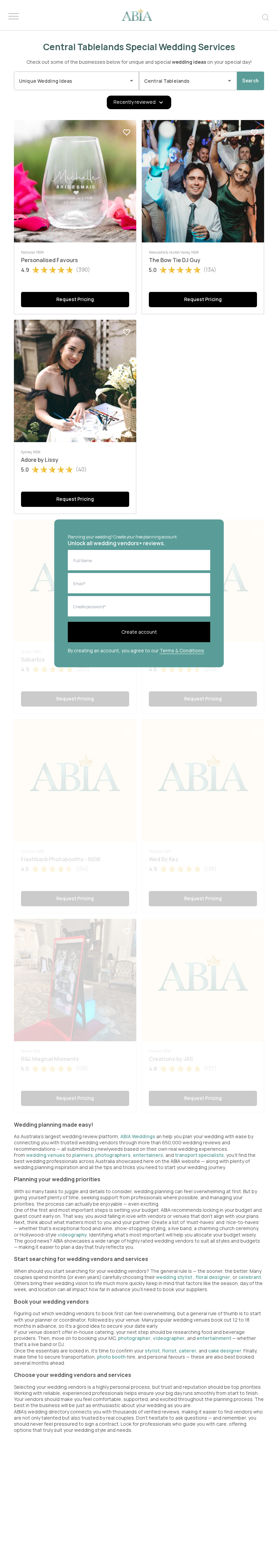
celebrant (249, 1277)
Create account (139, 632)
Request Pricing (75, 299)
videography (72, 1234)
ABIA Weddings (138, 1136)
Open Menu (13, 16)
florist (169, 1350)
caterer (187, 1350)
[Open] (131, 80)
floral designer (213, 1277)
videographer (169, 1338)
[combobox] (71, 81)
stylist (152, 1350)
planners (82, 1155)
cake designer (224, 1350)
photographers (113, 1155)
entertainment (214, 1338)
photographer (134, 1338)
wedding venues (45, 1155)
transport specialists (199, 1155)
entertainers (148, 1155)
